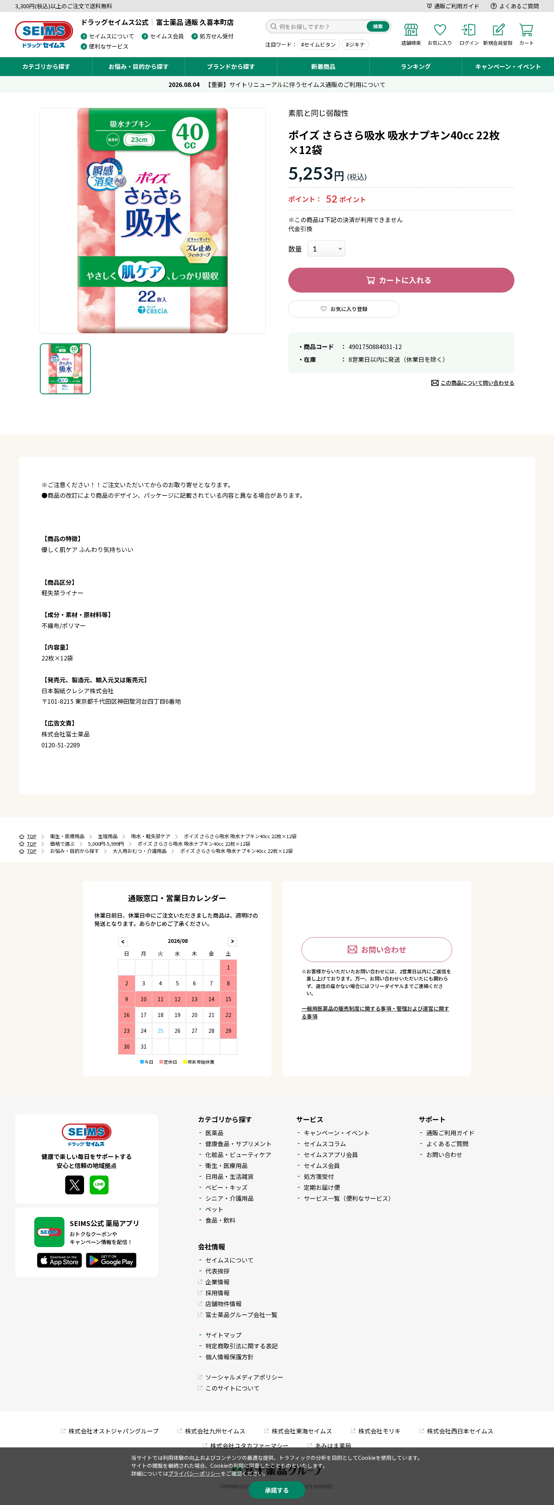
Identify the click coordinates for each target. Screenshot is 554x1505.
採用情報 (217, 1292)
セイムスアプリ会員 (331, 1154)
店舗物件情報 (223, 1303)
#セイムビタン (318, 44)
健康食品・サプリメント (238, 1143)
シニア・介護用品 (229, 1198)
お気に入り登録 (349, 309)
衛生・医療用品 (226, 1165)
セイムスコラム (325, 1143)
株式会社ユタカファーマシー (249, 1445)
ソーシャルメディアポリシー (244, 1376)
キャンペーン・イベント (508, 66)
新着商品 (323, 66)
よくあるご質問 (519, 6)
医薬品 (214, 1132)
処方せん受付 (217, 36)
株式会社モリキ (379, 1430)
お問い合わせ (383, 949)
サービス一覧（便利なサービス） (349, 1198)
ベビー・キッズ (226, 1187)
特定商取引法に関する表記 (241, 1345)
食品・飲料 (220, 1219)
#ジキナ (355, 44)
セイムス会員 (167, 36)
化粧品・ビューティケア (238, 1154)
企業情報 (217, 1281)
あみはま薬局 (333, 1445)
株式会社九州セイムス (215, 1430)
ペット (214, 1209)
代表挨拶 (217, 1270)
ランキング (416, 66)
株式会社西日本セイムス (460, 1430)
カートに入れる (405, 279)
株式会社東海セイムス (302, 1430)
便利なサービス (109, 46)
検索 (378, 26)
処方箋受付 (319, 1176)
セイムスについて (111, 36)
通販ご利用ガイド (456, 6)
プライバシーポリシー (194, 1473)
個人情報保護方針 (229, 1356)
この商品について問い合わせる (477, 382)
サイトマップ (223, 1334)
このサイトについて (232, 1387)
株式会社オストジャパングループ (114, 1430)
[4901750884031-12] (65, 369)
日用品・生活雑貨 (229, 1176)
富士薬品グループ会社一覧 (241, 1314)
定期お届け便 (322, 1187)
